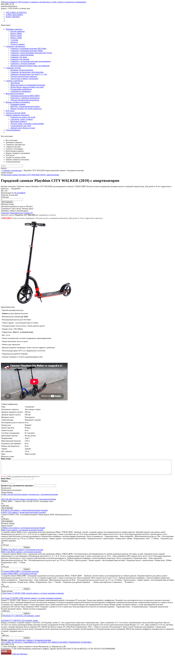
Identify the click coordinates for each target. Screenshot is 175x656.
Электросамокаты (13, 130)
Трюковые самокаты (14, 29)
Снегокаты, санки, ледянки (21, 119)
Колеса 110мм (16, 36)
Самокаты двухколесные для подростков (26, 72)
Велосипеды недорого (15, 94)
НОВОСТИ (45, 642)
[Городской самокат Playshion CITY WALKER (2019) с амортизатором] (30, 175)
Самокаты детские (13, 68)
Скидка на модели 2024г (16, 113)
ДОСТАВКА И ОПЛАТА (16, 12)
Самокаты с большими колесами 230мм (26, 51)
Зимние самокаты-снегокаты (17, 115)
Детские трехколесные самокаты (23, 76)
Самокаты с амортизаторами (22, 55)
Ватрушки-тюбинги (18, 121)
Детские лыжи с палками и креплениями (27, 124)
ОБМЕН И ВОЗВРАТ (59, 642)
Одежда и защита (17, 44)
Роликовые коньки (18, 104)
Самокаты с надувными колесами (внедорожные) (30, 61)
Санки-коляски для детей (20, 126)
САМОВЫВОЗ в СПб (31, 642)
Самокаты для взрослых (15, 46)
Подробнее (15, 189)
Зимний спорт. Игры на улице (22, 128)
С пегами (14, 40)
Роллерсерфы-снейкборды (21, 89)
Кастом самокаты (17, 31)
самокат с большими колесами (38, 640)
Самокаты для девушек (19, 59)
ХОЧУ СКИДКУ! (13, 17)
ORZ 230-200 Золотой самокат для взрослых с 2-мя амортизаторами (28, 499)
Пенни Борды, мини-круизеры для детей (27, 87)
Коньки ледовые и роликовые (18, 102)
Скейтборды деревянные (20, 91)
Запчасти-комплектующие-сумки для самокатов (29, 66)
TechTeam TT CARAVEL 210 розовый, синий (19, 620)
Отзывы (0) (28, 213)
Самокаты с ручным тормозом (22, 63)
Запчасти (14, 42)
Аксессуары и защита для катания (24, 78)
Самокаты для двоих (18, 57)
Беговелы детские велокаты (21, 70)
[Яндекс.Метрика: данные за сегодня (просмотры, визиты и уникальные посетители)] (19, 654)
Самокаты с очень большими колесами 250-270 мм (31, 53)
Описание (5, 213)
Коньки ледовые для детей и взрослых (26, 109)
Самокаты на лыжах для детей (22, 117)
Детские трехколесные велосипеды (24, 100)
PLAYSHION (19, 193)
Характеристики (16, 213)
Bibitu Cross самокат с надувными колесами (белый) (22, 530)
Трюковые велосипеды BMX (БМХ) (25, 96)
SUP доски (10, 111)
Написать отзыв (7, 204)
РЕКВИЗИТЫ (74, 642)
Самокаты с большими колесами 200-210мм (28, 48)
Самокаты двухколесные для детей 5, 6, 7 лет (28, 74)
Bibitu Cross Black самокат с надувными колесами (21, 552)
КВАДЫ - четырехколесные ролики (25, 106)
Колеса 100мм (16, 33)
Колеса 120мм (16, 38)
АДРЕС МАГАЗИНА (14, 15)
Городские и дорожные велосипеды (25, 98)
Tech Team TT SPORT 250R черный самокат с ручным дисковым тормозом (31, 598)
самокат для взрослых (16, 640)
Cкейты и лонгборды (14, 81)
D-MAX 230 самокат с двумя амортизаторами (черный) (23, 512)
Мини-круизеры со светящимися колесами (27, 85)
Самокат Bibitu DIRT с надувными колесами (19, 574)
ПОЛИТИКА (86, 642)
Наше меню (5, 25)
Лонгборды (15, 83)
